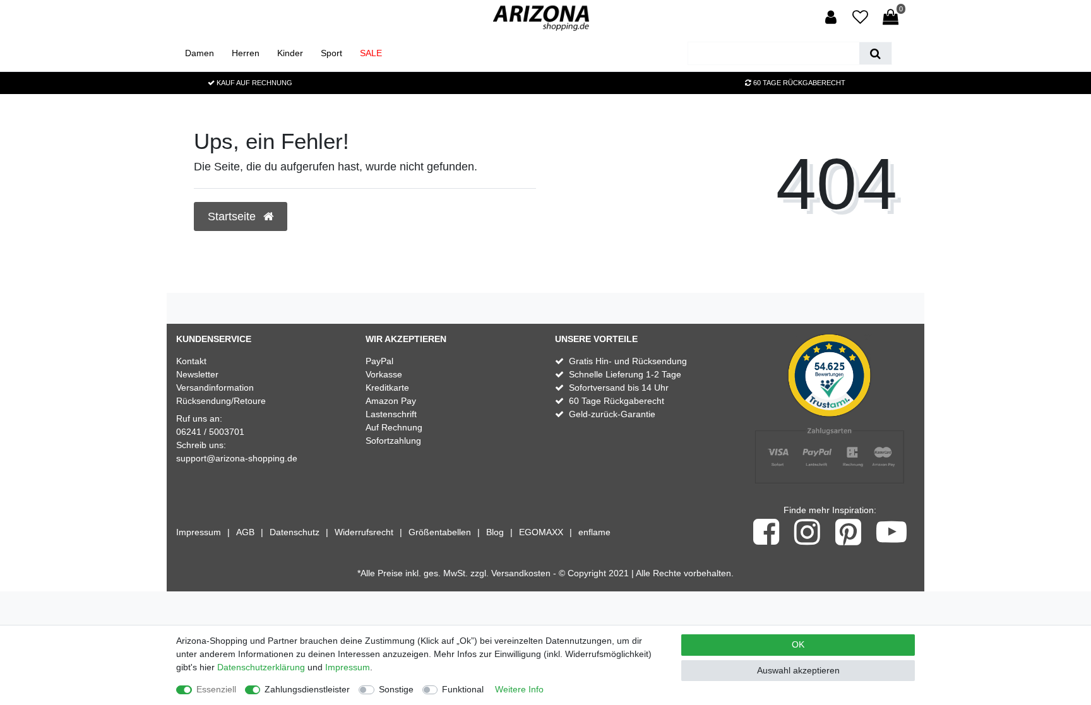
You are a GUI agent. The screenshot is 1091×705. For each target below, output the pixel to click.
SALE (371, 53)
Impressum (198, 532)
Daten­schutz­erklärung (261, 667)
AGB (245, 532)
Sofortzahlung (393, 440)
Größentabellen (439, 532)
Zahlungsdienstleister (307, 689)
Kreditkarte (387, 387)
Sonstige (396, 689)
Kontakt (191, 361)
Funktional (463, 689)
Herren (245, 53)
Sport (331, 53)
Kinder (290, 53)
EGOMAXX (541, 532)
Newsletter (197, 374)
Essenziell (216, 689)
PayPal (379, 361)
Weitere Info (519, 689)
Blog (495, 532)
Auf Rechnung (394, 427)
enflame (594, 532)
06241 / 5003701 (210, 432)
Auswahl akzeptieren (798, 670)
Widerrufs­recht (364, 532)
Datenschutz (294, 532)
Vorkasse (384, 374)
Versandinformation (215, 387)
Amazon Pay (391, 401)
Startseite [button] (233, 216)
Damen (199, 53)
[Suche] (875, 53)
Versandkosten (521, 573)
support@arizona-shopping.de (236, 458)
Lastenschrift (391, 414)
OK (798, 644)
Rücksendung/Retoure (221, 401)
